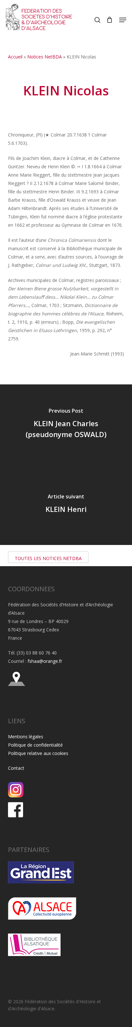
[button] (122, 20)
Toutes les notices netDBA (48, 558)
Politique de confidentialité (35, 745)
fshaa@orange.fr (45, 661)
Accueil (15, 57)
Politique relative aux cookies (38, 753)
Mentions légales (25, 736)
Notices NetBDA (44, 57)
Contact (16, 768)
